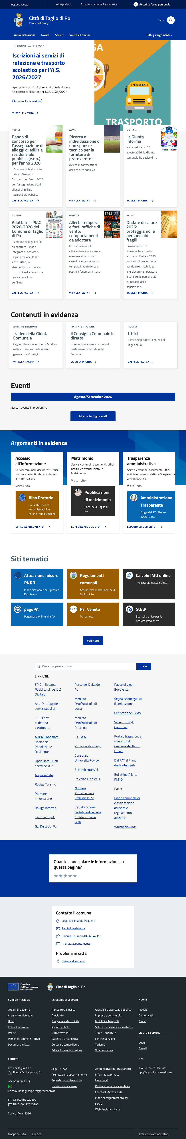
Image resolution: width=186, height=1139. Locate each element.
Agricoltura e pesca (63, 1009)
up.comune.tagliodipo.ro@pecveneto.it (31, 1091)
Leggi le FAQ (59, 1068)
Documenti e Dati (18, 1044)
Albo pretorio (64, 4)
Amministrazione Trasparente (99, 4)
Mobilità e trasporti (107, 1021)
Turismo (100, 1044)
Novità (45, 35)
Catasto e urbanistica (65, 1038)
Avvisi (142, 1021)
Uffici (11, 1021)
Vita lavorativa (104, 1050)
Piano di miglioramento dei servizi (111, 1101)
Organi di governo (19, 1009)
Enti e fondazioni (18, 1027)
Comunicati (146, 1015)
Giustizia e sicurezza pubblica (113, 1009)
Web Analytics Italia (107, 1109)
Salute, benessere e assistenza (114, 1027)
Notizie (143, 1009)
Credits (36, 1134)
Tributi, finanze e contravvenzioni (105, 1036)
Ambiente (58, 1015)
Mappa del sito (17, 1134)
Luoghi (143, 1042)
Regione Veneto (19, 4)
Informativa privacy (107, 1074)
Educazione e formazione (67, 1050)
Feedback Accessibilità (109, 1092)
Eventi (143, 1048)
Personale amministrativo (24, 1038)
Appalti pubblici (61, 1027)
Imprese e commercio (108, 1015)
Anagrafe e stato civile (65, 1021)
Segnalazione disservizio (67, 1080)
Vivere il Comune (79, 35)
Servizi (59, 35)
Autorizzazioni (60, 1033)
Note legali (101, 1080)
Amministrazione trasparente (113, 1068)
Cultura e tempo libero (65, 1044)
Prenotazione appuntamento (69, 1074)
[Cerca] (171, 20)
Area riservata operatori (153, 1134)
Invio (144, 666)
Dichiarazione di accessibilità (112, 1086)
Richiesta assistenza (64, 1086)
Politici (12, 1033)
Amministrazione (24, 35)
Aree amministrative (20, 1015)
